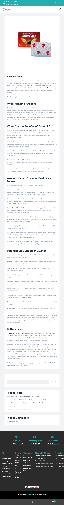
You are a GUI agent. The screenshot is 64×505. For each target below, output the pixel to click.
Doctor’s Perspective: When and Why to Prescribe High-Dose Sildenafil (25, 403)
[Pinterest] (55, 3)
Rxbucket (30, 494)
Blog (16, 466)
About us (18, 457)
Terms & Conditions (18, 473)
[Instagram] (51, 3)
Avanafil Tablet (15, 76)
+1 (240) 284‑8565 (17, 444)
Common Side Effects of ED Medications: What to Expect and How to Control (27, 400)
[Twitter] (46, 3)
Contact (18, 469)
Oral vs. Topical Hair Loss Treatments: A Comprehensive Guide (23, 396)
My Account (10, 502)
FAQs (17, 477)
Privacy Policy (17, 461)
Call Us (16, 440)
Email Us (53, 440)
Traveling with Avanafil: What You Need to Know (19, 409)
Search (8, 377)
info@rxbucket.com (53, 444)
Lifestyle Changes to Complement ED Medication (19, 406)
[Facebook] (42, 3)
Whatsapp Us (35, 440)
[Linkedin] (60, 3)
